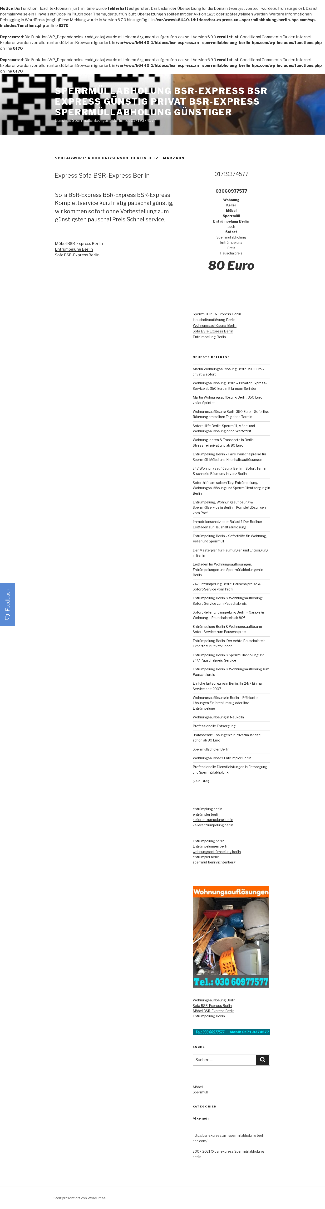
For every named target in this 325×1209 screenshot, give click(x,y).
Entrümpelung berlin (208, 841)
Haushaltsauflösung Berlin (214, 320)
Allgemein (201, 1118)
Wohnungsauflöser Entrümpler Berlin (222, 758)
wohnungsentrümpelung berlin (217, 852)
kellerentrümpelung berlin (213, 820)
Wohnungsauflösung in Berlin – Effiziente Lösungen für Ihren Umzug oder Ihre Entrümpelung (225, 703)
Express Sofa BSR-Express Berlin (102, 175)
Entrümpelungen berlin (210, 846)
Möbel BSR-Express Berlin (79, 243)
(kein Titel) (201, 781)
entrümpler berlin (206, 814)
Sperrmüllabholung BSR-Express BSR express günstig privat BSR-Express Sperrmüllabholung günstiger (161, 101)
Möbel (198, 1087)
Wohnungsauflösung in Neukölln (218, 717)
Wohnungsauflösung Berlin (214, 325)
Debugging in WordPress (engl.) (28, 20)
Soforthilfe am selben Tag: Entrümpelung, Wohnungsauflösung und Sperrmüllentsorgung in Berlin (231, 488)
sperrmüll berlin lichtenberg (214, 862)
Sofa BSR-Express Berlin (77, 255)
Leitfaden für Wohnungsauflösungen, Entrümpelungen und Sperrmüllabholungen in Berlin (228, 569)
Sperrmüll (200, 1092)
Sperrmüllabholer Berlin (211, 749)
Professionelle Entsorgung (214, 726)
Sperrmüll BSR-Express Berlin (217, 314)
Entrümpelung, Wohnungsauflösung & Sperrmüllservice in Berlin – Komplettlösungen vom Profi (229, 507)
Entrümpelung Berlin (74, 249)
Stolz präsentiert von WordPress (80, 1198)
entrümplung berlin (207, 809)
